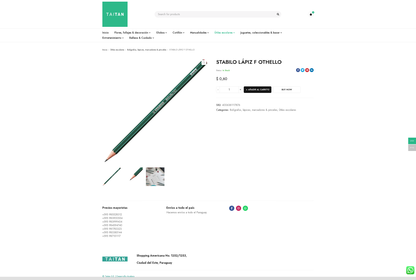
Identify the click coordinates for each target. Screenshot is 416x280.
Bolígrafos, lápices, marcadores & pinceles (146, 49)
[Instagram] (238, 208)
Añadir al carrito (258, 89)
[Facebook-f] (231, 208)
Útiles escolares (117, 49)
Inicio (104, 49)
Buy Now (287, 89)
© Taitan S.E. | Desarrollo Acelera (118, 276)
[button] (204, 62)
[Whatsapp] (245, 208)
